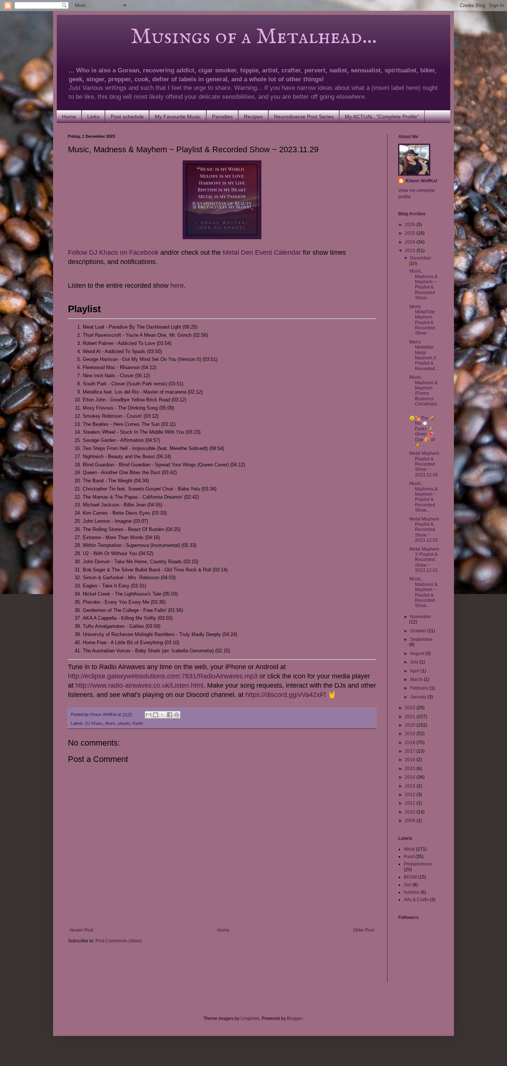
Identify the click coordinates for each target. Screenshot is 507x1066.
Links (93, 117)
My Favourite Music (178, 117)
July (414, 662)
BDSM (410, 877)
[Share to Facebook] (169, 714)
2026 (410, 224)
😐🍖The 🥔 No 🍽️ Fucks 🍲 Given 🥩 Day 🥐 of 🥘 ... (422, 431)
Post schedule (127, 117)
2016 (410, 759)
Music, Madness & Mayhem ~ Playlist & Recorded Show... (423, 284)
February (419, 688)
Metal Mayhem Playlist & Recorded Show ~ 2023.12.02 (424, 529)
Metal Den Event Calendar (262, 252)
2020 (410, 725)
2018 (410, 742)
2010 (410, 812)
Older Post (363, 930)
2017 (410, 751)
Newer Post (81, 930)
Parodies (222, 117)
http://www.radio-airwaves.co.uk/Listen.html (139, 685)
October (418, 630)
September (421, 639)
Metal (409, 849)
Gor (407, 884)
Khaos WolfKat (421, 180)
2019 (410, 733)
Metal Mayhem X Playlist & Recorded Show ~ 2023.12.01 (424, 560)
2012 (410, 794)
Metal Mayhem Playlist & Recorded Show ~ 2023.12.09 (424, 464)
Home (69, 117)
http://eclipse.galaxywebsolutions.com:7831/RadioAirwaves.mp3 (163, 676)
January (419, 697)
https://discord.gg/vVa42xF (284, 694)
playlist (124, 723)
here (177, 285)
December (420, 258)
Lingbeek (250, 1018)
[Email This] (148, 714)
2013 (410, 786)
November (420, 616)
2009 (410, 820)
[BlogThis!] (155, 714)
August (417, 653)
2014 (410, 777)
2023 (410, 250)
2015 (410, 768)
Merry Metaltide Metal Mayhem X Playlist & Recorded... (423, 355)
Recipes (253, 117)
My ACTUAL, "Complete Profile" (382, 117)
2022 (410, 707)
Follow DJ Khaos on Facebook (113, 252)
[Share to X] (162, 714)
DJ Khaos (94, 723)
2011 (410, 803)
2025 (410, 233)
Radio (138, 723)
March (417, 679)
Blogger (294, 1018)
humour (411, 892)
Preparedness (418, 864)
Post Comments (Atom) (118, 940)
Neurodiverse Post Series (304, 117)
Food (409, 856)
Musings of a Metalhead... (222, 37)
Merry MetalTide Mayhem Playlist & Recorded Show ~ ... (422, 320)
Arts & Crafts (416, 899)
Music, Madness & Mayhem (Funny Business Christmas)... (424, 393)
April (415, 671)
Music (110, 723)
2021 (410, 716)
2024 (410, 242)
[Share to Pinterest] (176, 714)
